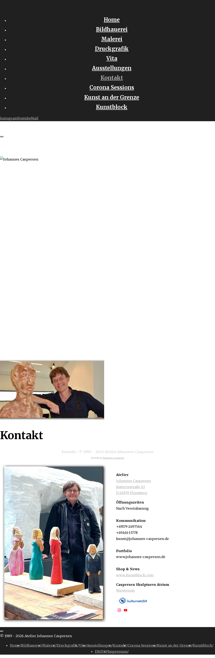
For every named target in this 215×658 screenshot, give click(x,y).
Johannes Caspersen (113, 458)
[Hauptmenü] (1, 136)
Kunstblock (202, 645)
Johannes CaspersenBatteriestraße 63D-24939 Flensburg (133, 487)
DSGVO (100, 651)
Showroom (125, 590)
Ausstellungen (99, 645)
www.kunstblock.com (134, 575)
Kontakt (119, 645)
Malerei (48, 645)
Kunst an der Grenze (174, 645)
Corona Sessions (142, 645)
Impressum (117, 651)
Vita (82, 645)
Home (15, 645)
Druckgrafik (67, 645)
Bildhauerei (31, 645)
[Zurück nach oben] (1, 631)
